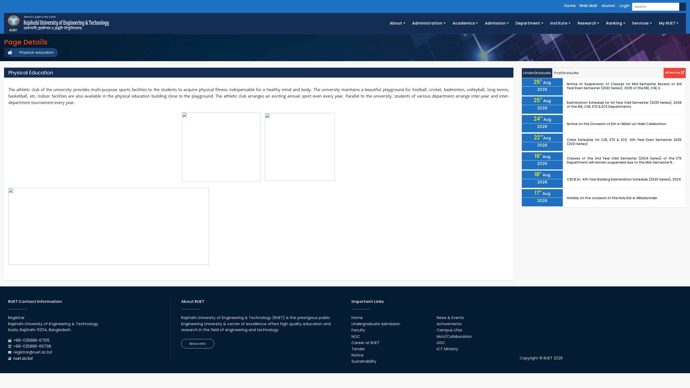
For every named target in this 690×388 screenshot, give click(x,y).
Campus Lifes (449, 330)
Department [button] (528, 23)
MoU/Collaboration (454, 336)
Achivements (449, 324)
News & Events (450, 317)
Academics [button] (464, 23)
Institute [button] (558, 23)
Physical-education (36, 52)
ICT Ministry (447, 349)
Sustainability (363, 361)
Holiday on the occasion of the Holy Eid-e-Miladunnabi (612, 198)
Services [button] (640, 23)
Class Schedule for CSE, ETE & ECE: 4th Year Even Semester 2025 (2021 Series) (624, 142)
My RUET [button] (667, 23)
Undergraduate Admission (375, 324)
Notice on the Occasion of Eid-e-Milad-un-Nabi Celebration (616, 124)
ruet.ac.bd (23, 358)
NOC (355, 336)
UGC (441, 342)
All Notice (673, 72)
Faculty (358, 330)
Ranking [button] (614, 23)
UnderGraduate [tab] (537, 72)
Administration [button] (427, 23)
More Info (197, 343)
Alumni (608, 5)
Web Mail (588, 5)
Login (624, 5)
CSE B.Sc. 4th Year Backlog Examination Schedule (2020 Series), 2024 (624, 179)
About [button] (396, 23)
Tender (358, 349)
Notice (357, 355)
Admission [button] (495, 23)
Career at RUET (365, 342)
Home (570, 5)
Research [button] (587, 23)
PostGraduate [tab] (566, 72)
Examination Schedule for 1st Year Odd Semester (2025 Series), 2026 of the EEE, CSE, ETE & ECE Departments (624, 105)
